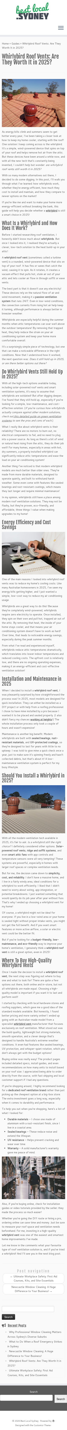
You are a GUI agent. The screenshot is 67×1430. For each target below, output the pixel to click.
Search (34, 1392)
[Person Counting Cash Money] (33, 553)
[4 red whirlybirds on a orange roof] (33, 103)
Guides (15, 43)
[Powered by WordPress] (53, 1420)
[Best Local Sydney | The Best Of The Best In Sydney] (33, 11)
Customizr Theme (42, 1425)
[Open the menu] (61, 28)
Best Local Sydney (29, 1420)
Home (5, 43)
